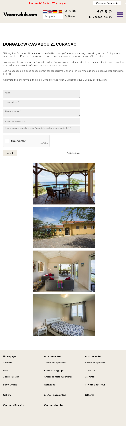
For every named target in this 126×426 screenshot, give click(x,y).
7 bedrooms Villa (11, 376)
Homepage (9, 356)
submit (10, 153)
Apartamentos (52, 356)
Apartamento (93, 356)
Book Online (10, 384)
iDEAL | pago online (55, 394)
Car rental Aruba (53, 405)
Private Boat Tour (95, 384)
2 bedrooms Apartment (55, 362)
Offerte (89, 394)
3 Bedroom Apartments (96, 362)
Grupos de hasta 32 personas (58, 376)
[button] (120, 14)
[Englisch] (50, 11)
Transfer (90, 370)
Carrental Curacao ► (107, 3)
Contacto (7, 362)
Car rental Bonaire (13, 405)
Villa (5, 370)
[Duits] (55, 11)
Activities (49, 384)
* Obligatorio (73, 153)
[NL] (45, 11)
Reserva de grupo (54, 370)
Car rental (89, 376)
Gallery (7, 394)
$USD (72, 11)
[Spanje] (60, 11)
